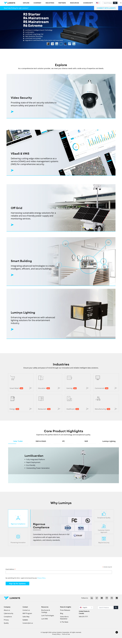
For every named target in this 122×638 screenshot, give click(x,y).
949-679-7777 (83, 617)
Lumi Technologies (47, 616)
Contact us (26, 610)
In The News (64, 622)
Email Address (11, 569)
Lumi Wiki (44, 619)
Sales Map (26, 617)
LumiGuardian (34, 455)
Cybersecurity (8, 613)
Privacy (6, 620)
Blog (61, 613)
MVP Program (27, 613)
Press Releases (65, 610)
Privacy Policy (41, 578)
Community (88, 3)
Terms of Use (66, 634)
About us (7, 610)
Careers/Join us (28, 623)
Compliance (8, 617)
